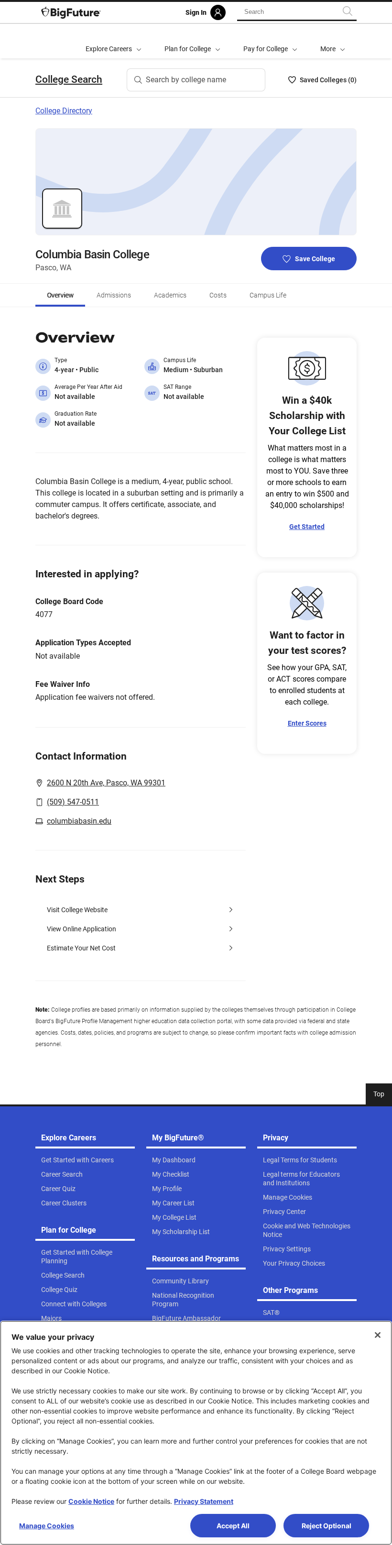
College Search (68, 79)
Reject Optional (326, 1526)
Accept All (233, 1526)
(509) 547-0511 (73, 801)
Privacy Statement (203, 1501)
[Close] (377, 1335)
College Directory (63, 110)
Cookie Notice (91, 1501)
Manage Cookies (46, 1526)
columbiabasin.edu (79, 821)
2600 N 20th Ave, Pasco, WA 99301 (106, 782)
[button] (333, 41)
